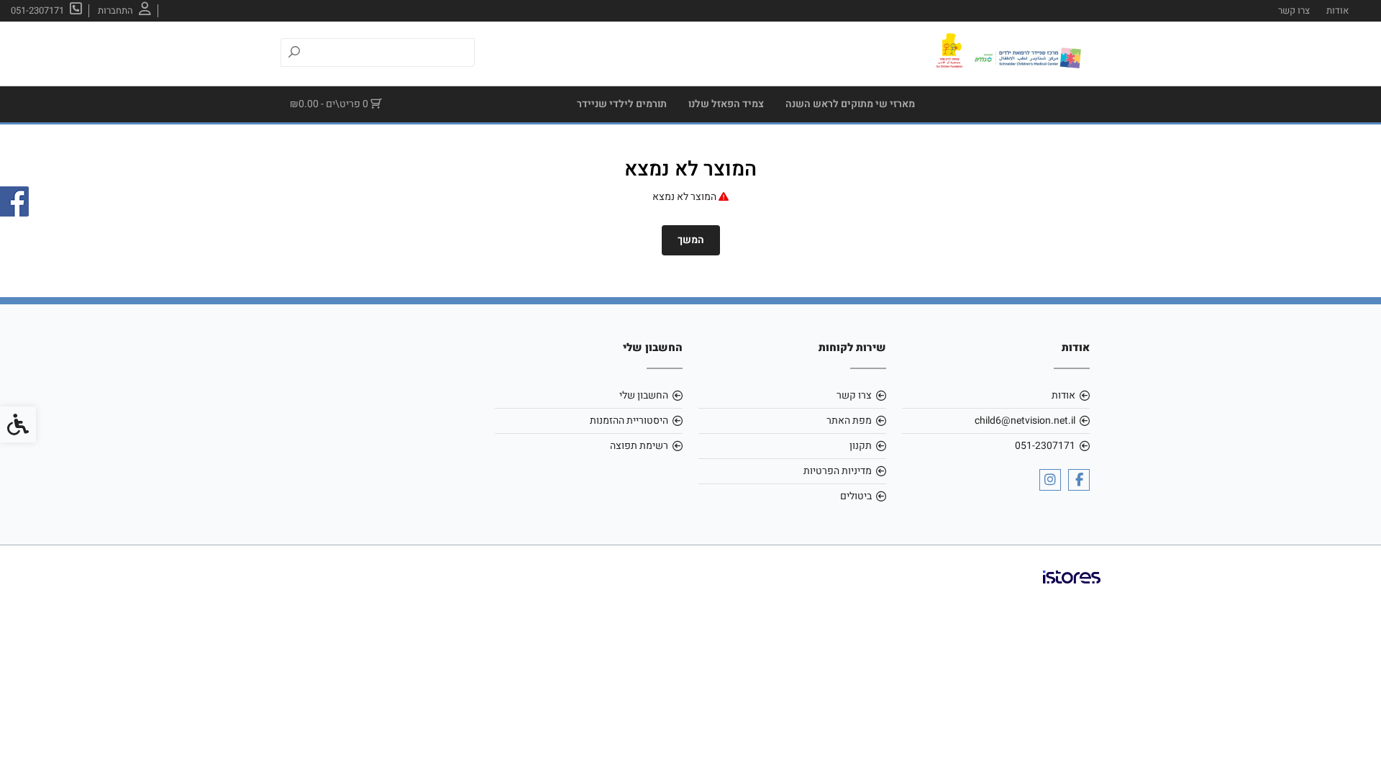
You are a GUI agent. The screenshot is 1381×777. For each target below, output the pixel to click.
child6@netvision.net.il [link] (1025, 420)
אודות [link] (1337, 10)
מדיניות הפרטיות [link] (837, 470)
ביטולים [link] (856, 496)
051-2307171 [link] (1045, 445)
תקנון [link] (860, 445)
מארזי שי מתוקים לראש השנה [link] (850, 104)
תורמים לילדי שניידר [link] (622, 104)
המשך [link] (691, 239)
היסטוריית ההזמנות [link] (629, 420)
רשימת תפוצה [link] (639, 445)
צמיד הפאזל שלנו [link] (726, 104)
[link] (124, 11)
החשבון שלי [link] (643, 395)
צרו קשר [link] (1294, 10)
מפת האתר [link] (849, 420)
